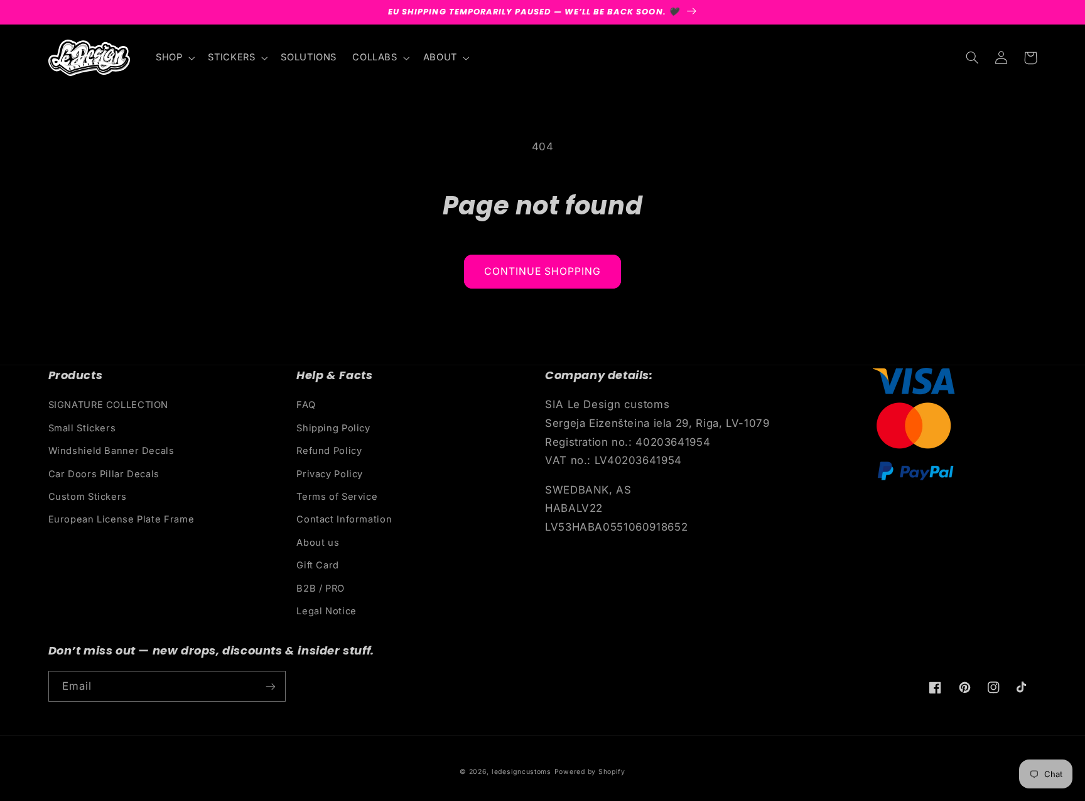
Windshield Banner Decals (111, 450)
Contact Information (344, 519)
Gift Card (317, 565)
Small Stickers (82, 428)
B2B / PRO (320, 588)
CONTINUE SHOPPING (543, 271)
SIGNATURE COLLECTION (108, 405)
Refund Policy (329, 450)
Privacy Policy (329, 474)
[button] (174, 58)
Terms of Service (336, 496)
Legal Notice (326, 611)
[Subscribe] (270, 686)
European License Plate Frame (121, 519)
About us (317, 542)
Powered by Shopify (589, 772)
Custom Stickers (87, 496)
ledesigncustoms (521, 772)
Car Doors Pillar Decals (104, 474)
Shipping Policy (333, 428)
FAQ (305, 405)
